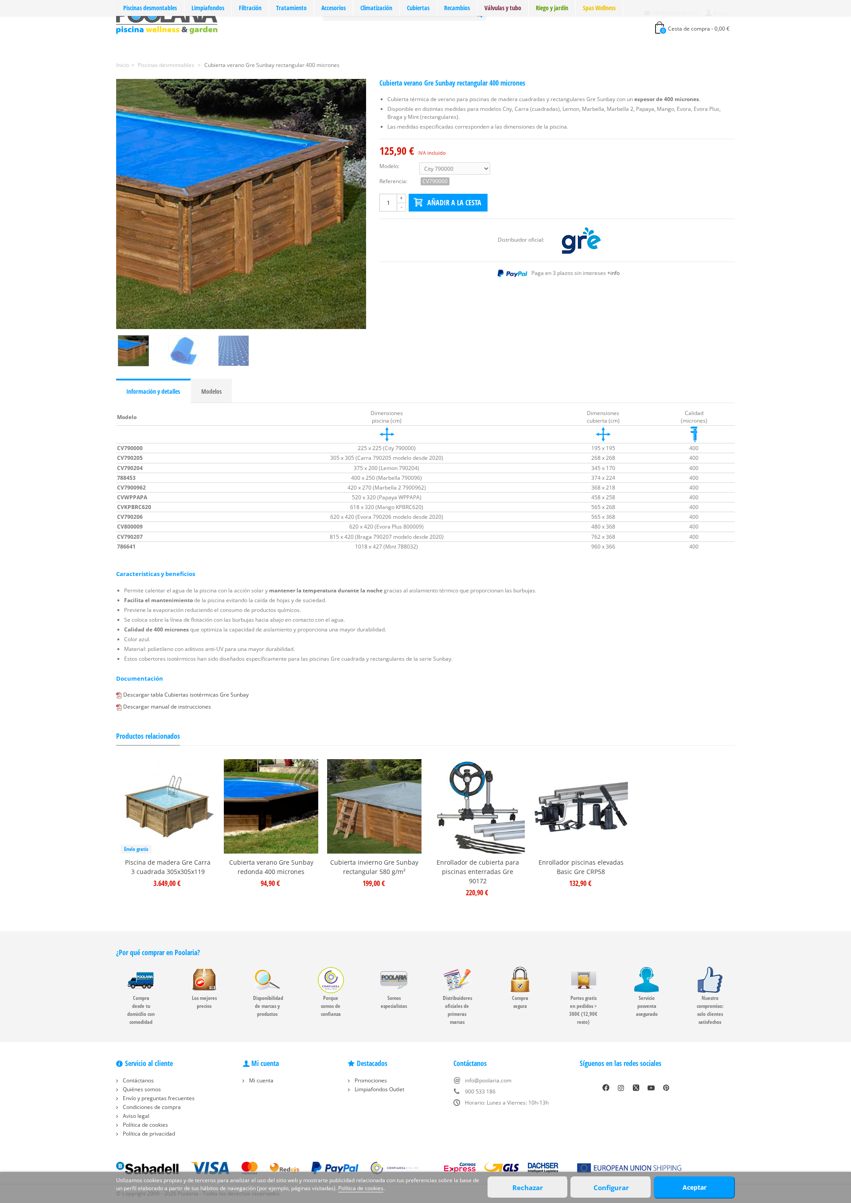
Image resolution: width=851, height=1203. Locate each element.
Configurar (611, 1187)
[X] (636, 1087)
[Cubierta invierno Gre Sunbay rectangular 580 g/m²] (374, 806)
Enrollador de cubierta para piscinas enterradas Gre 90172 (478, 871)
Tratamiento (291, 8)
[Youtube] (651, 1087)
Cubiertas (418, 8)
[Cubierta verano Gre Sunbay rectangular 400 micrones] (241, 204)
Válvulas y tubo (502, 8)
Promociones (370, 1080)
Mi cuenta (260, 1080)
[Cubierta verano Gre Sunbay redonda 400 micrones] (271, 806)
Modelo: (389, 166)
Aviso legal (135, 1116)
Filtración (250, 8)
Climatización (376, 8)
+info (613, 273)
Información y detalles (153, 391)
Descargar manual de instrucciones (167, 706)
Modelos (211, 391)
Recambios (457, 8)
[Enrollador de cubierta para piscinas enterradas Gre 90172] (477, 806)
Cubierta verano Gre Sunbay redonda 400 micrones (271, 867)
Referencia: (393, 181)
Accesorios (333, 8)
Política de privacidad (148, 1133)
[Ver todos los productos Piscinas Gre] (581, 239)
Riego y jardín (552, 8)
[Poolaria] (167, 19)
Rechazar (527, 1187)
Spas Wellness (599, 8)
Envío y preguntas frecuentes (158, 1098)
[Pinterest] (666, 1087)
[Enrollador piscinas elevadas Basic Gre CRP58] (581, 806)
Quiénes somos (141, 1089)
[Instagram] (620, 1087)
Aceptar (695, 1187)
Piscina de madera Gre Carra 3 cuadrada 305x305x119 (168, 867)
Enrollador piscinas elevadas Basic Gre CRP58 (581, 867)
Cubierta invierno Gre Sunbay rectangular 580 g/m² (374, 867)
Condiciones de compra (151, 1107)
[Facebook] (605, 1087)
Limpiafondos (207, 8)
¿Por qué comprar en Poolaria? (158, 952)
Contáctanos (137, 1080)
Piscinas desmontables (150, 8)
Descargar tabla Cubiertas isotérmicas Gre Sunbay (186, 694)
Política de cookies (144, 1125)
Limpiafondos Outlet (378, 1089)
